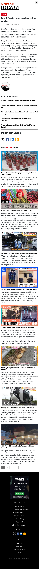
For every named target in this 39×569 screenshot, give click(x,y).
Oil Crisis (22, 522)
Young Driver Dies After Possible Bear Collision (17, 408)
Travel (22, 516)
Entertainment (24, 509)
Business (16, 513)
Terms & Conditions (19, 549)
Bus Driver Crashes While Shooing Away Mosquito (19, 253)
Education (16, 519)
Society (16, 509)
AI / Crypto (15, 525)
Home (17, 506)
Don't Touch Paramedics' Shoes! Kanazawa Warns (19, 289)
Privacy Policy (20, 546)
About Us (19, 543)
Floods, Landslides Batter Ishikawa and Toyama (18, 101)
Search (22, 525)
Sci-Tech (16, 522)
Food (21, 513)
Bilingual (22, 519)
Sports (22, 506)
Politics (16, 516)
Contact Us (19, 552)
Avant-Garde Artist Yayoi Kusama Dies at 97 (16, 211)
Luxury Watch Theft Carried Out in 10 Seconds (17, 327)
